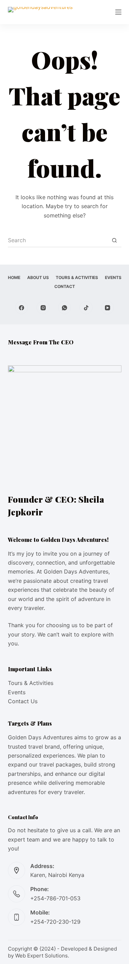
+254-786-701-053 (55, 898)
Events (113, 277)
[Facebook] (21, 307)
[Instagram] (43, 307)
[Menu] (118, 12)
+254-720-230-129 (55, 921)
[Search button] (114, 240)
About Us (38, 277)
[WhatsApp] (64, 307)
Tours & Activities (77, 277)
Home (14, 277)
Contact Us (22, 701)
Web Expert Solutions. (42, 955)
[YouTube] (107, 307)
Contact (64, 286)
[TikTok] (86, 307)
